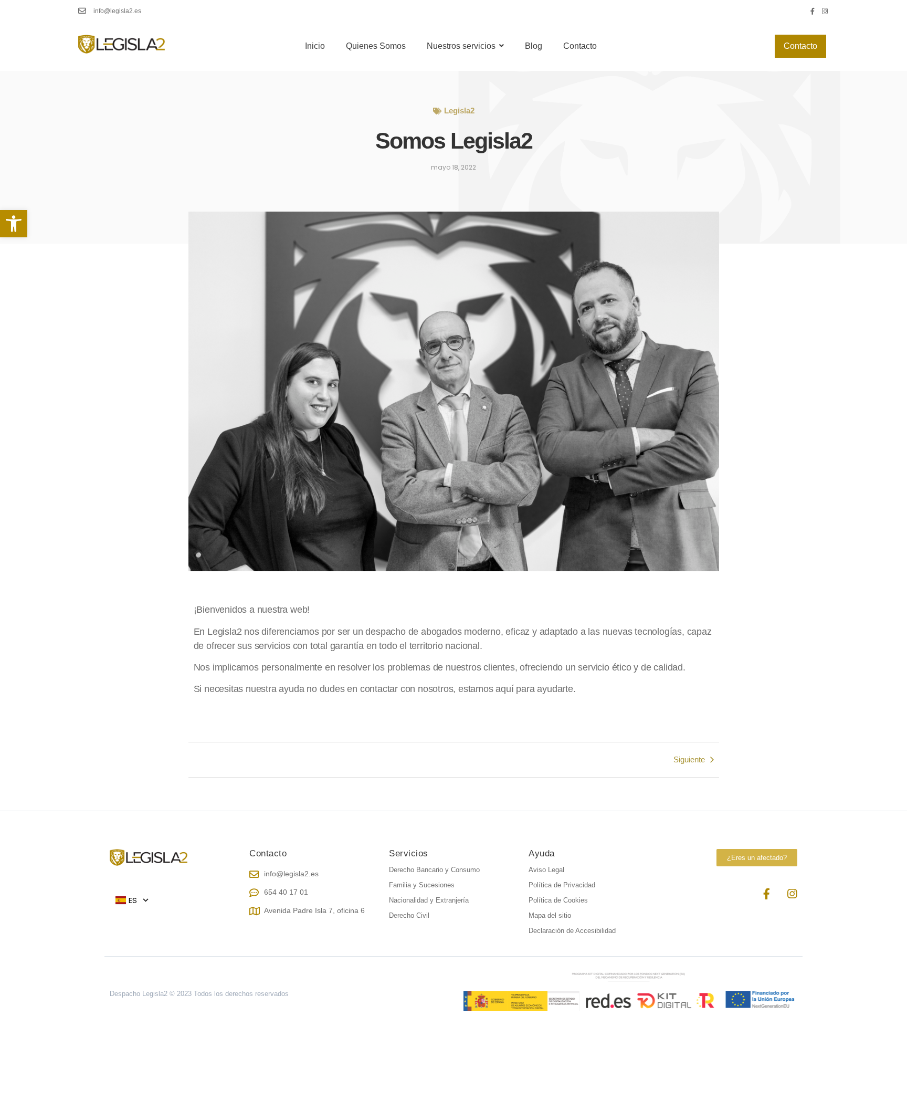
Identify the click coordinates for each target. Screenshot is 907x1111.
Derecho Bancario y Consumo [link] (434, 870)
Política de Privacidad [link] (562, 885)
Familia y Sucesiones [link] (422, 885)
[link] (13, 223)
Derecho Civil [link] (409, 915)
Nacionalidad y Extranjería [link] (429, 900)
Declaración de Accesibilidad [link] (572, 931)
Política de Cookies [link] (558, 900)
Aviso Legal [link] (546, 870)
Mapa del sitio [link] (550, 915)
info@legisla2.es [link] (117, 11)
